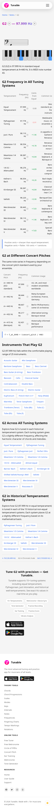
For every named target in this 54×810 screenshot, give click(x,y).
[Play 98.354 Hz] (27, 180)
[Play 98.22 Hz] (27, 199)
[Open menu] (47, 5)
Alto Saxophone (29, 360)
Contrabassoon (10, 384)
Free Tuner (9, 740)
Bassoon (7, 378)
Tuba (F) (20, 413)
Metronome (9, 760)
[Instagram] (17, 790)
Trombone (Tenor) (11, 407)
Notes (11, 15)
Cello (18, 378)
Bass (28, 366)
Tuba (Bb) (28, 407)
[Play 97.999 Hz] (34, 23)
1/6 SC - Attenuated (12, 463)
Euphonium (9, 396)
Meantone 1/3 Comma (13, 457)
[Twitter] (12, 790)
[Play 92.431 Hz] (27, 324)
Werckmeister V (11, 486)
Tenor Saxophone (24, 401)
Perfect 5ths (42, 451)
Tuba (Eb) (8, 413)
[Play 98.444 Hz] (27, 297)
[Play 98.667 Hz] (27, 306)
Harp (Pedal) (43, 396)
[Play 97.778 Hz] (27, 122)
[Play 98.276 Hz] (27, 169)
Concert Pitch (10, 752)
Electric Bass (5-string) (13, 390)
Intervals (8, 710)
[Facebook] (6, 790)
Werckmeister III (11, 480)
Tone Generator (11, 763)
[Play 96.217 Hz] (27, 314)
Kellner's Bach (26, 469)
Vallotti (36, 474)
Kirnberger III (43, 469)
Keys (6, 706)
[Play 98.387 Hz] (27, 157)
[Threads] (23, 790)
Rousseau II (27, 486)
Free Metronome (11, 744)
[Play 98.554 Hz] (27, 146)
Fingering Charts (11, 721)
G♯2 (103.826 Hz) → (44, 558)
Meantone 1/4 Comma (37, 457)
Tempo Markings (11, 725)
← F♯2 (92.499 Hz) (9, 558)
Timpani (40, 401)
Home (4, 15)
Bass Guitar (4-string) (13, 372)
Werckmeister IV (30, 480)
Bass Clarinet (41, 366)
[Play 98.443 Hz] (27, 209)
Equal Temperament (13, 445)
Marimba (8, 401)
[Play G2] (9, 23)
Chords (7, 690)
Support (7, 782)
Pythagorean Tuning (35, 445)
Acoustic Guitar (10, 360)
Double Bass (27, 384)
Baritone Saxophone (13, 366)
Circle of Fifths (10, 748)
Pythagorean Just (25, 451)
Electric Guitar (34, 390)
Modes (7, 702)
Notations (8, 729)
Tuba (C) (40, 407)
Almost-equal (31, 463)
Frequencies (9, 718)
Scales (7, 698)
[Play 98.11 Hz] (27, 135)
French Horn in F (26, 396)
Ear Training (9, 756)
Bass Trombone (34, 372)
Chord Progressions (13, 694)
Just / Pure (8, 451)
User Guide (9, 778)
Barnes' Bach (9, 469)
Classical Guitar (32, 378)
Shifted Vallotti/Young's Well (16, 474)
